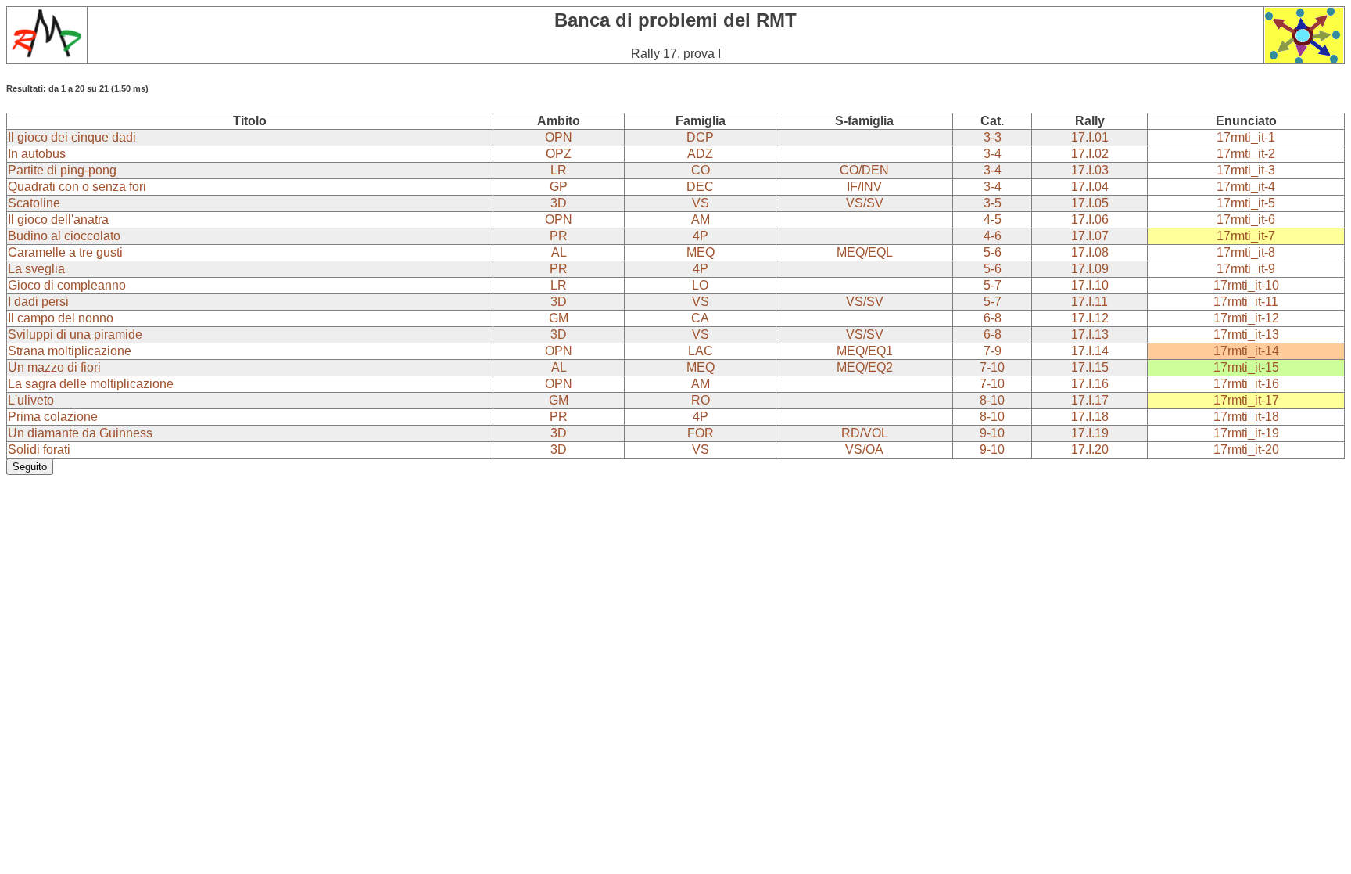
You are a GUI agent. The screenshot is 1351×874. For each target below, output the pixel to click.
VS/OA (864, 449)
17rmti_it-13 (1246, 334)
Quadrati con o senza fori (77, 186)
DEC (700, 186)
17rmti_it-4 (1246, 186)
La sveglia (36, 268)
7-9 (993, 351)
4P (700, 236)
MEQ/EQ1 (865, 351)
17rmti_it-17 (1246, 400)
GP (559, 186)
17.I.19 (1090, 433)
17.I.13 (1090, 334)
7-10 (992, 367)
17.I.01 (1090, 137)
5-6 (993, 252)
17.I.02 (1090, 153)
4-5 (993, 219)
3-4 (993, 153)
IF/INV (864, 186)
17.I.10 (1090, 285)
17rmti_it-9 (1246, 268)
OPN (558, 137)
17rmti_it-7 (1246, 236)
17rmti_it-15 (1246, 367)
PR (559, 236)
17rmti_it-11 (1245, 301)
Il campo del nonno (60, 318)
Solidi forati (39, 449)
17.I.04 (1090, 186)
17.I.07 (1090, 236)
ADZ (700, 153)
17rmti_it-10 (1246, 285)
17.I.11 (1089, 301)
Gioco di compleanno (67, 285)
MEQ (700, 252)
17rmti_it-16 (1246, 383)
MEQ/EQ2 (865, 367)
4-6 (993, 236)
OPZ (559, 153)
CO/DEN (864, 170)
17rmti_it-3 (1246, 170)
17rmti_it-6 (1246, 219)
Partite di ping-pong (62, 170)
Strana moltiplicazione (69, 351)
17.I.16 (1090, 383)
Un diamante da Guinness (80, 433)
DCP (700, 137)
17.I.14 (1090, 351)
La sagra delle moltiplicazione (91, 383)
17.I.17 (1090, 400)
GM (558, 318)
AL (559, 252)
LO (700, 285)
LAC (700, 351)
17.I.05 (1090, 203)
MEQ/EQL (865, 252)
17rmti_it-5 (1246, 203)
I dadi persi (38, 301)
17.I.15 (1090, 367)
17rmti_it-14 (1246, 351)
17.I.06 (1090, 219)
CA (700, 318)
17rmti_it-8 (1246, 252)
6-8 (993, 318)
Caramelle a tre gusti (65, 252)
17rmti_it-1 (1246, 137)
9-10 (992, 433)
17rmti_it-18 (1246, 416)
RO (700, 400)
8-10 (992, 400)
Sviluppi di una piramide (75, 334)
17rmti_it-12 (1246, 318)
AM (700, 219)
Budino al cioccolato (64, 236)
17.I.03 (1090, 170)
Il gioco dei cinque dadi (72, 137)
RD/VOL (864, 433)
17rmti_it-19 (1246, 433)
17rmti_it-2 (1246, 153)
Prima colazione (53, 416)
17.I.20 (1090, 449)
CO (700, 170)
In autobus (37, 153)
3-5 (993, 203)
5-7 (993, 285)
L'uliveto (31, 400)
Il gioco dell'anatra (58, 219)
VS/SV (864, 203)
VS (700, 203)
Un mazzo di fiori (54, 367)
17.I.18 (1090, 416)
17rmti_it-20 (1246, 449)
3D (558, 203)
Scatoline (34, 203)
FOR (700, 433)
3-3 (993, 137)
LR (558, 170)
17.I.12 (1090, 318)
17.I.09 (1090, 268)
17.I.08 (1090, 252)
